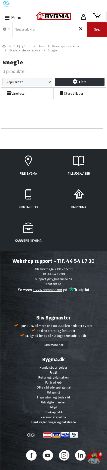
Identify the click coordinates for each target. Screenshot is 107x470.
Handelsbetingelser (53, 367)
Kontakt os (53, 284)
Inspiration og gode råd (53, 397)
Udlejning (53, 392)
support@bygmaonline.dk (53, 279)
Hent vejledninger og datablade (53, 422)
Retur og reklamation (53, 377)
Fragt (53, 372)
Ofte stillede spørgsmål (54, 387)
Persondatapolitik (53, 417)
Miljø (53, 407)
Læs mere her (53, 345)
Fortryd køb (53, 382)
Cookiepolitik (54, 412)
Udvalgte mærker (53, 402)
